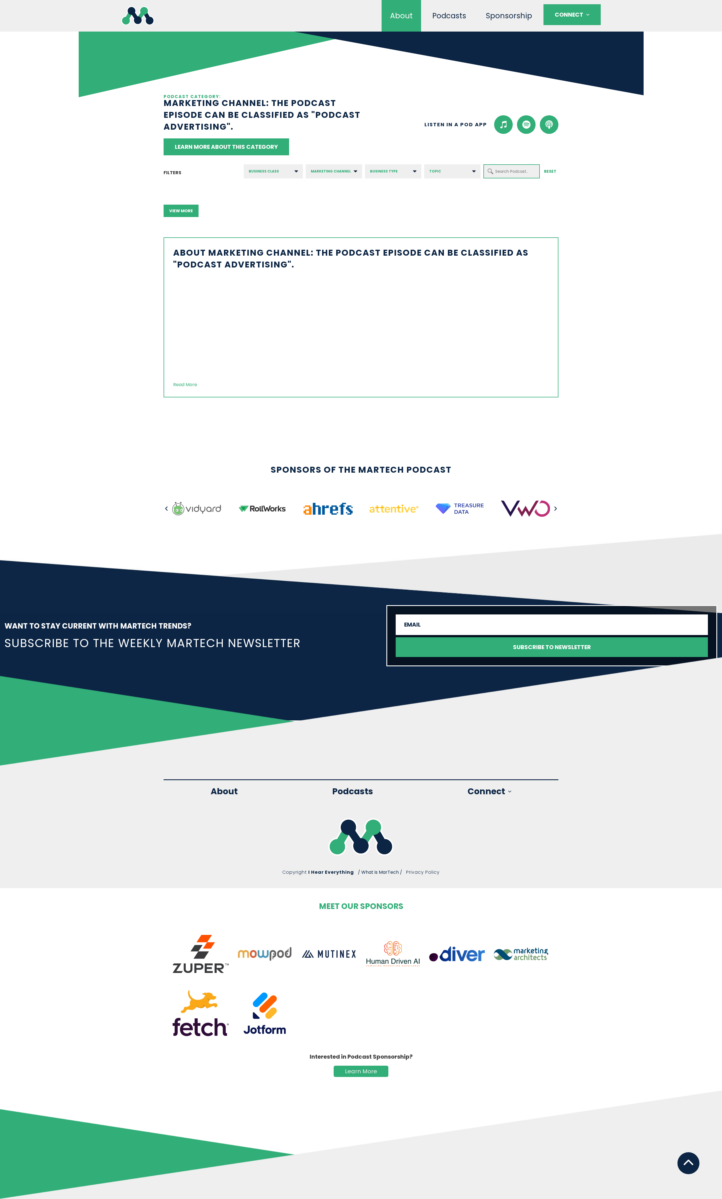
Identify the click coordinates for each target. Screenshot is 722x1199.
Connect (569, 15)
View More (181, 211)
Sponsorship (509, 16)
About (401, 16)
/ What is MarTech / (380, 872)
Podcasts (449, 16)
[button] (166, 509)
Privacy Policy (423, 872)
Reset (550, 171)
